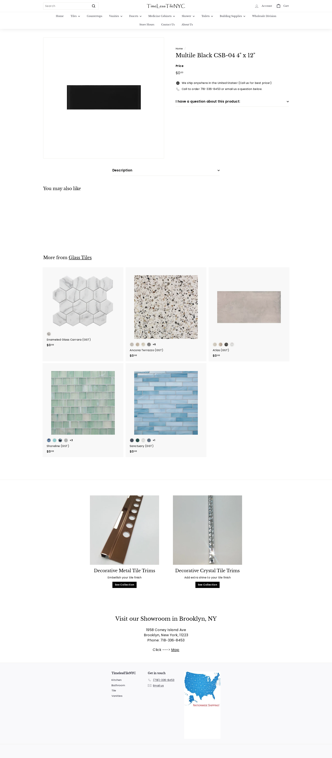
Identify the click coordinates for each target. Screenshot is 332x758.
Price (179, 66)
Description (122, 170)
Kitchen (117, 680)
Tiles (74, 16)
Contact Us (168, 24)
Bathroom (118, 685)
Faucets (134, 16)
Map (175, 649)
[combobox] (71, 6)
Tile (114, 690)
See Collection (124, 584)
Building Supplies (231, 16)
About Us (187, 24)
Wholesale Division (264, 16)
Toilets (205, 16)
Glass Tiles (80, 257)
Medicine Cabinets (160, 16)
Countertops (94, 16)
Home (60, 16)
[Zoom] (103, 98)
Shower (187, 16)
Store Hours (146, 24)
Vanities (114, 16)
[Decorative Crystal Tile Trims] (207, 530)
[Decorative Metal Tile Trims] (124, 530)
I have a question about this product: (208, 101)
